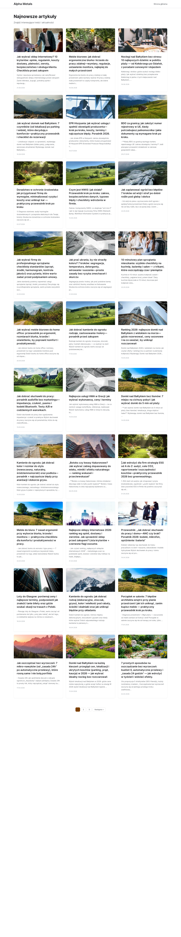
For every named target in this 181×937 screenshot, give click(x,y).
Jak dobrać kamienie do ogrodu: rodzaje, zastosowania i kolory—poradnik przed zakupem (88, 333)
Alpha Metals (23, 4)
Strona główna (160, 4)
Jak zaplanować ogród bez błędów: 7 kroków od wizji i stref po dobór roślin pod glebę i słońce (142, 193)
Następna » (99, 710)
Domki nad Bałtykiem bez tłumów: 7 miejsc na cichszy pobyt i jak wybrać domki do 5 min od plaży (142, 400)
